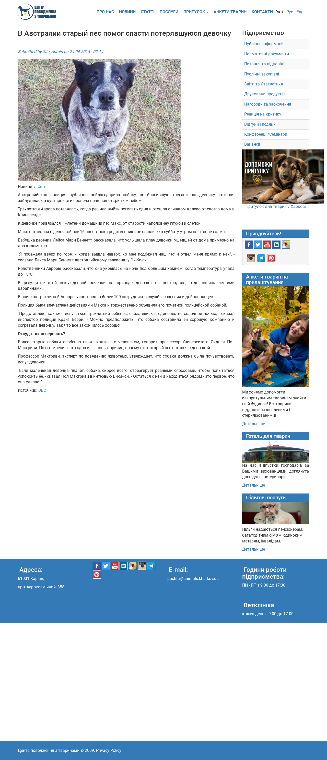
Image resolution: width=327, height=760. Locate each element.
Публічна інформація (264, 43)
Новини (127, 11)
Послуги (169, 11)
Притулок (194, 11)
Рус (289, 11)
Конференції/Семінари (265, 134)
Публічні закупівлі (261, 74)
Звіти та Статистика (263, 84)
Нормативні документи (266, 54)
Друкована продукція (265, 94)
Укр (279, 11)
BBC (42, 390)
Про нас (105, 11)
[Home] (39, 12)
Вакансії (252, 144)
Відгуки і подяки (260, 124)
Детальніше (253, 423)
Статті (148, 11)
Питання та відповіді (264, 63)
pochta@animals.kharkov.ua (193, 578)
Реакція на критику (262, 114)
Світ (41, 186)
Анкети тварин (230, 11)
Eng (300, 11)
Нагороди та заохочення (267, 104)
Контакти (262, 11)
